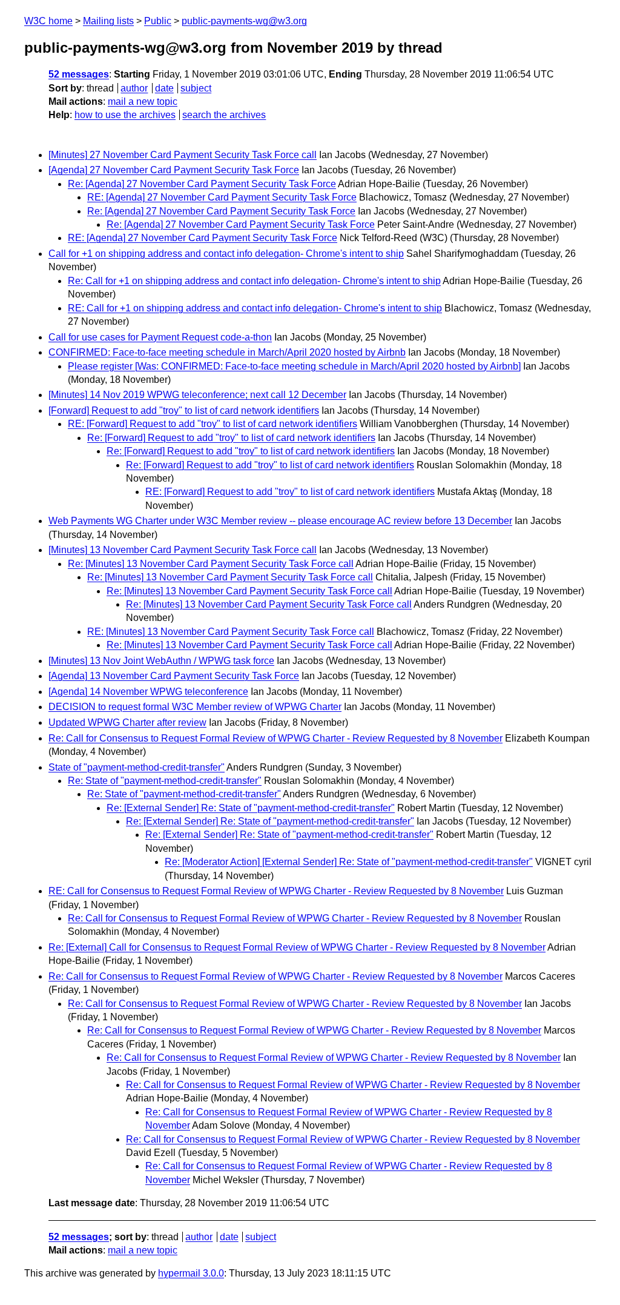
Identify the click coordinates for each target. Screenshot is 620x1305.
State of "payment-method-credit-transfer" (136, 767)
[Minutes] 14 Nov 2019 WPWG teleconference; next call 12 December (197, 395)
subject (195, 88)
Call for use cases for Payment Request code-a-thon (160, 337)
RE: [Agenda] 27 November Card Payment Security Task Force (222, 197)
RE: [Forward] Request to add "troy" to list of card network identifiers (212, 424)
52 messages (78, 74)
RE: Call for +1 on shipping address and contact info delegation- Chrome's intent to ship (255, 308)
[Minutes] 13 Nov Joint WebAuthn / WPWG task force (161, 661)
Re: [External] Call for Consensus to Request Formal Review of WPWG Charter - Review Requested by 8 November (297, 947)
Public (157, 21)
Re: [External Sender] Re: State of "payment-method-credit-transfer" (251, 808)
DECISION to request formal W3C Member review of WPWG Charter (194, 707)
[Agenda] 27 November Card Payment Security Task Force (173, 170)
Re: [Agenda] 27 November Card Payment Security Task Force (202, 184)
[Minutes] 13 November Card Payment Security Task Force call (182, 550)
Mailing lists (108, 21)
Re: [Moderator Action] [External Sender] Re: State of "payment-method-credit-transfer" (349, 862)
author (134, 88)
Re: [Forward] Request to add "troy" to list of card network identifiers (231, 438)
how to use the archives (125, 115)
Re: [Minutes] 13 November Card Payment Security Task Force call (211, 564)
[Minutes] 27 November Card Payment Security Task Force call (182, 155)
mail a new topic (142, 101)
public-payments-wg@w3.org (244, 21)
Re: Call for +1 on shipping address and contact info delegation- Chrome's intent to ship (254, 281)
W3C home (48, 21)
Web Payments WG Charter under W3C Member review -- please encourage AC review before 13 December (280, 521)
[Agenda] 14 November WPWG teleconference (148, 691)
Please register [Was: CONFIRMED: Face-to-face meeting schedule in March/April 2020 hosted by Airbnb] (294, 366)
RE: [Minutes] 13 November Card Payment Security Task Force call (230, 631)
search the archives (224, 115)
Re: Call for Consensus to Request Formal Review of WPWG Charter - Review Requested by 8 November (275, 738)
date (164, 88)
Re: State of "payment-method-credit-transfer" (165, 780)
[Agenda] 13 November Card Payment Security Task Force (173, 676)
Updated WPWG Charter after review (127, 722)
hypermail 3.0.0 (191, 1273)
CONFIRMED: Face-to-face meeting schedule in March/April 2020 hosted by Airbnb (227, 352)
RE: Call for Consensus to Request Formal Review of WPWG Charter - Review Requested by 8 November (276, 891)
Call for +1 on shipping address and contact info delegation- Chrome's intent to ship (226, 253)
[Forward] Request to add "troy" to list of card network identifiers (183, 410)
